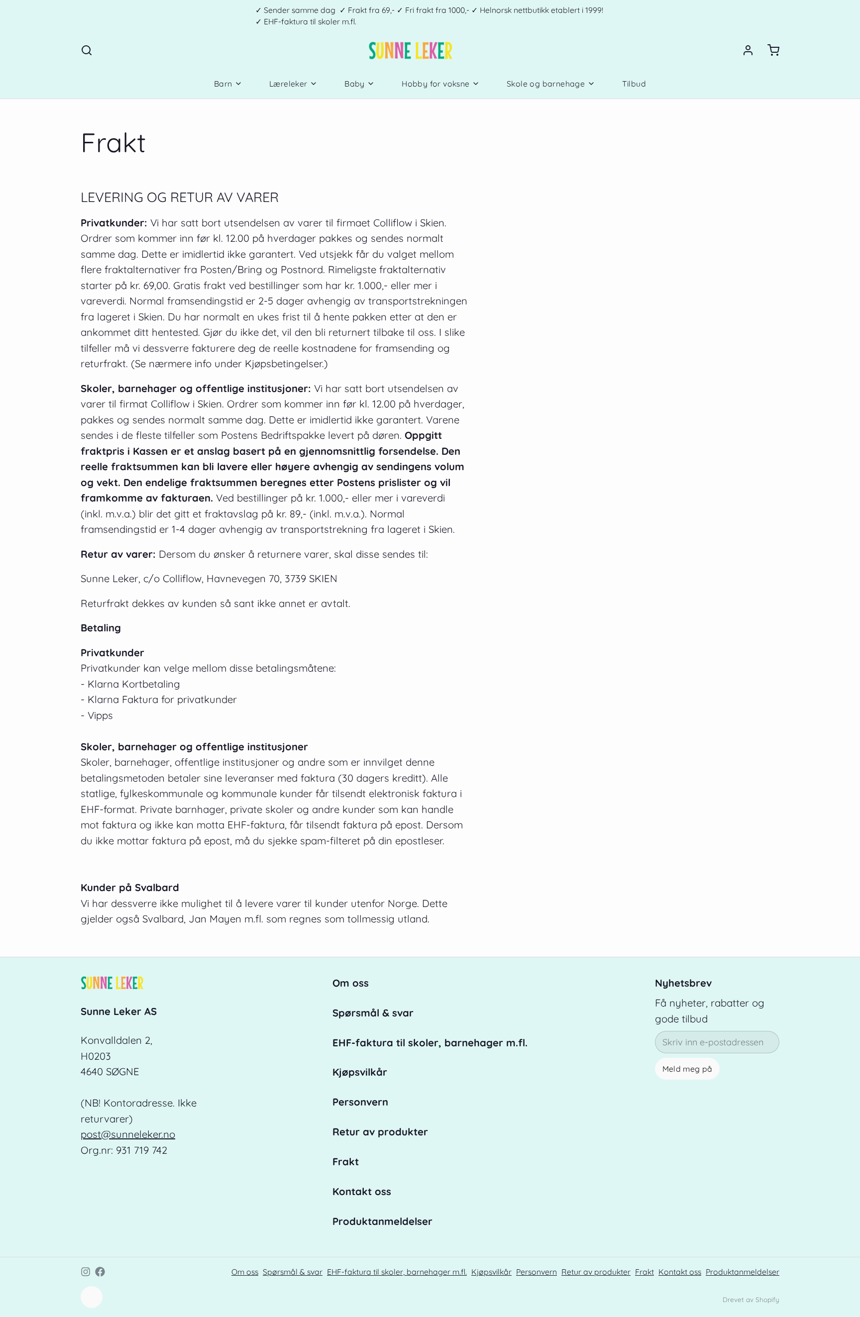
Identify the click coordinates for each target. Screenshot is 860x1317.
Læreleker (288, 84)
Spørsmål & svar (373, 1013)
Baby (354, 84)
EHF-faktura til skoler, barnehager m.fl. (430, 1042)
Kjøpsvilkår (359, 1072)
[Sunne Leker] (410, 50)
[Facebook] (100, 1272)
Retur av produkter (380, 1131)
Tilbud (634, 84)
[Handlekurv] (768, 50)
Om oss (350, 983)
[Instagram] (86, 1272)
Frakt (345, 1161)
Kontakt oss (361, 1191)
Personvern (360, 1102)
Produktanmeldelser (382, 1221)
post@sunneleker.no (128, 1134)
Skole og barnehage (546, 84)
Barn (223, 84)
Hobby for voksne (435, 84)
